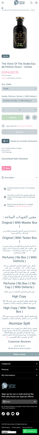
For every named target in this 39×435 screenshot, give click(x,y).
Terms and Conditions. (25, 126)
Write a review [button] (19, 354)
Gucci (8, 150)
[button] (36, 3)
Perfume (9, 152)
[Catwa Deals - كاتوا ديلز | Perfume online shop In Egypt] (19, 2)
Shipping (4, 78)
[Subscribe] (34, 402)
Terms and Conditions (8, 408)
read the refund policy (23, 206)
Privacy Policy (29, 406)
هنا (7, 337)
